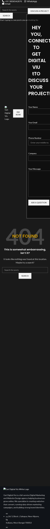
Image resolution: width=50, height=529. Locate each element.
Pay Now (18, 113)
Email (7, 3)
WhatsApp (32, 1)
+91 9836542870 (13, 1)
